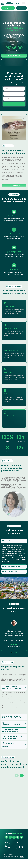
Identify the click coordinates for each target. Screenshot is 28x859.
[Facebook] (14, 837)
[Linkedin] (17, 837)
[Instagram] (6, 837)
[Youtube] (10, 837)
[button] (23, 3)
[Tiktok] (21, 837)
